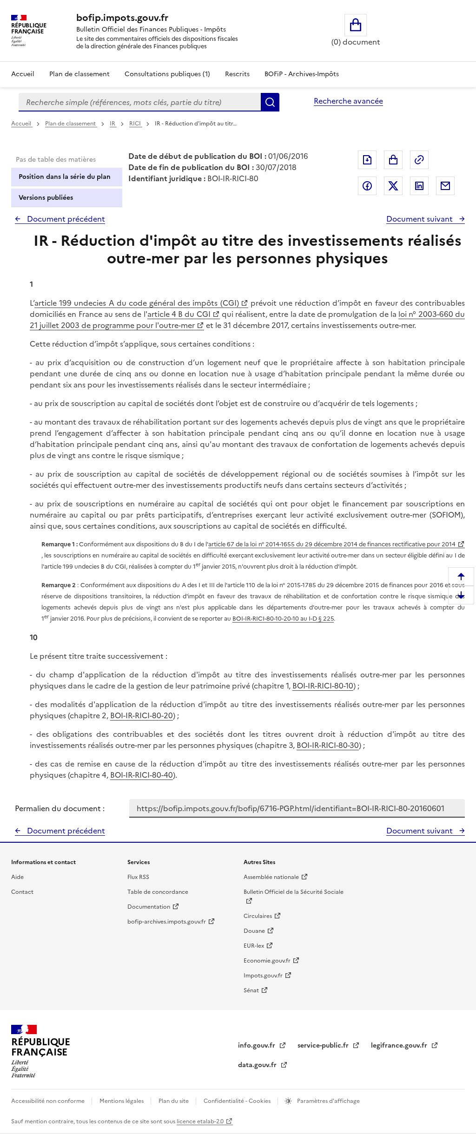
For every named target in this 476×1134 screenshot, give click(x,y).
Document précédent (65, 218)
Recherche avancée (348, 100)
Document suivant (420, 218)
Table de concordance (157, 892)
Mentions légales (122, 1101)
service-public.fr (324, 1045)
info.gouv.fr (257, 1045)
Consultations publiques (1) (167, 74)
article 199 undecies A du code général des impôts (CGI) (136, 302)
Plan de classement (79, 74)
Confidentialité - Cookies (238, 1101)
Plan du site (174, 1101)
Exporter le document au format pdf (367, 160)
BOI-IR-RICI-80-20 (141, 715)
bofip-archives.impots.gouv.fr (166, 922)
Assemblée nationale (271, 877)
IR (113, 123)
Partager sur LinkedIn (419, 186)
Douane (254, 931)
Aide (17, 877)
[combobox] (140, 102)
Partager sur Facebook (367, 186)
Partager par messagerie (445, 186)
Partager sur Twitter (393, 186)
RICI (135, 123)
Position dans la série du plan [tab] (65, 177)
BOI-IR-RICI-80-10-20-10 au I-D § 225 (283, 618)
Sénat (251, 990)
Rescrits (237, 74)
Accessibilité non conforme (48, 1101)
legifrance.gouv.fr (400, 1045)
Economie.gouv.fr (267, 961)
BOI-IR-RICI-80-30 (328, 745)
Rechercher (270, 102)
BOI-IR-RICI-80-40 (141, 774)
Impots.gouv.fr (263, 975)
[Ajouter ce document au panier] (393, 160)
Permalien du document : (60, 808)
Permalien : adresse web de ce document (419, 160)
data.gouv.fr (258, 1065)
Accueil (22, 74)
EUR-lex (254, 946)
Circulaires (258, 916)
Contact (22, 892)
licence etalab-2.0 (200, 1121)
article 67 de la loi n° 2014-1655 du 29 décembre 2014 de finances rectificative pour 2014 (332, 544)
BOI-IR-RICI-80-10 (322, 685)
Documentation (148, 907)
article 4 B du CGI (179, 314)
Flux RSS (138, 877)
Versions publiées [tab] (46, 198)
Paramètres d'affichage (328, 1101)
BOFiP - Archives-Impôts (301, 74)
